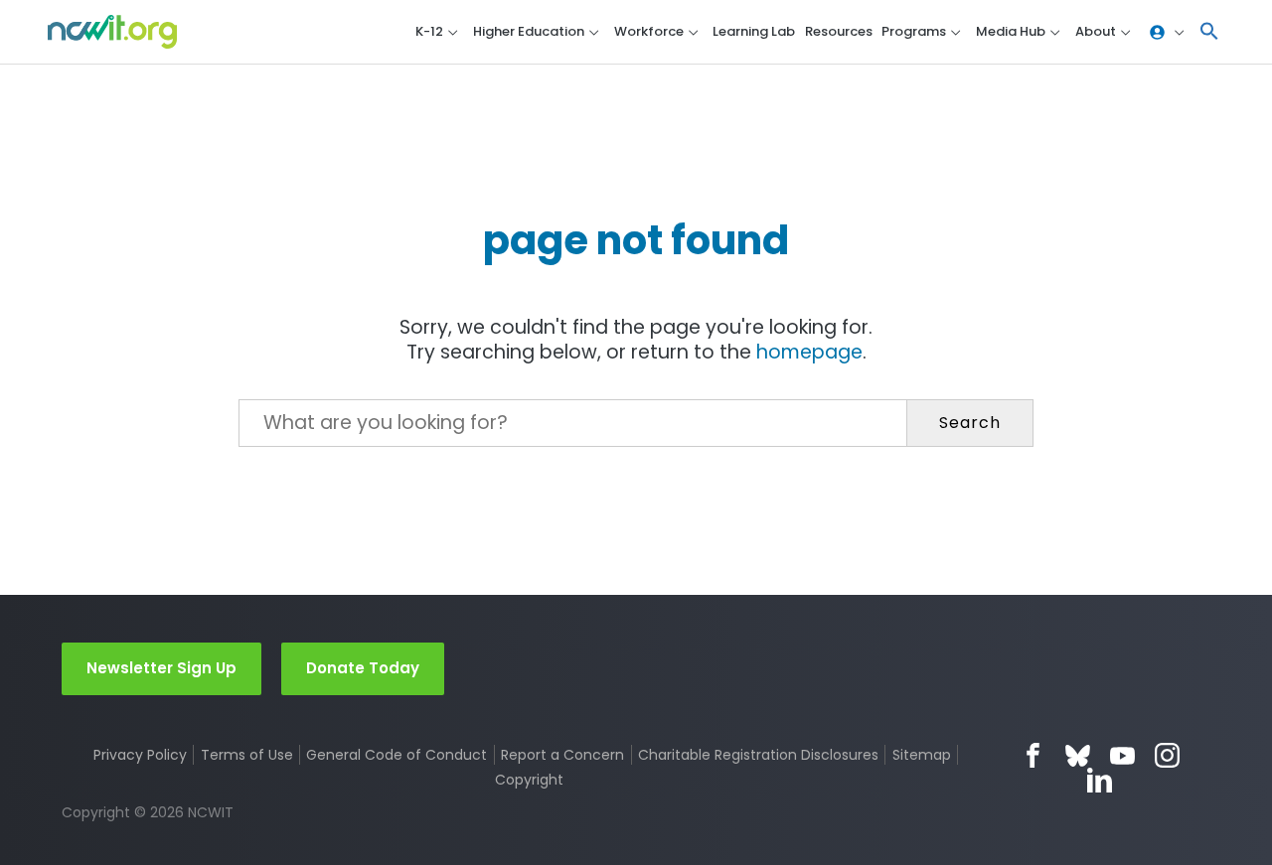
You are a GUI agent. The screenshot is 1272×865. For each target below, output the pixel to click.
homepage (809, 352)
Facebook (1033, 755)
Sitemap (921, 755)
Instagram (1167, 755)
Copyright (528, 780)
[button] (1209, 32)
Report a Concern (562, 755)
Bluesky (1077, 755)
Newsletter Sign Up (161, 667)
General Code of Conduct (396, 755)
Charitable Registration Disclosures (758, 755)
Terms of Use (247, 755)
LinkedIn (1099, 780)
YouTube (1122, 755)
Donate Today (362, 667)
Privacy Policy (140, 755)
